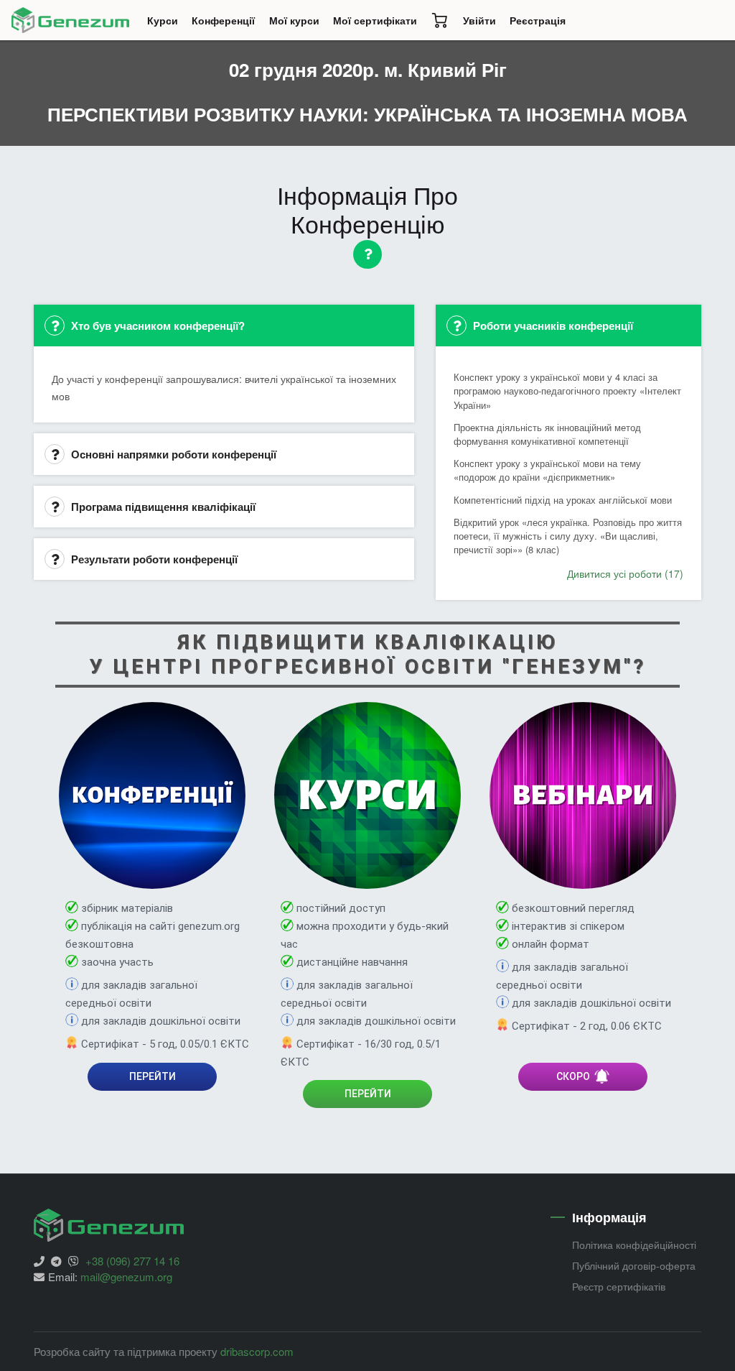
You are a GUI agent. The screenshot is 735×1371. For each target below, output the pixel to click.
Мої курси (294, 20)
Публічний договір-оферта (634, 1265)
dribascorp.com (257, 1351)
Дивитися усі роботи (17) (625, 573)
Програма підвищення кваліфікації (162, 506)
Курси (166, 23)
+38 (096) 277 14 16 (132, 1260)
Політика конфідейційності (634, 1244)
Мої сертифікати (375, 20)
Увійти (479, 20)
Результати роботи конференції (153, 559)
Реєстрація (538, 20)
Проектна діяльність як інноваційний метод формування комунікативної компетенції (547, 434)
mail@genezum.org (126, 1276)
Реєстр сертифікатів (618, 1286)
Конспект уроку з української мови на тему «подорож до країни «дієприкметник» (547, 470)
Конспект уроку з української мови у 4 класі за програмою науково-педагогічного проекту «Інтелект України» (567, 390)
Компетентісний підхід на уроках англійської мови (563, 500)
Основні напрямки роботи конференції (172, 454)
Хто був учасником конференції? (156, 325)
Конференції (227, 23)
